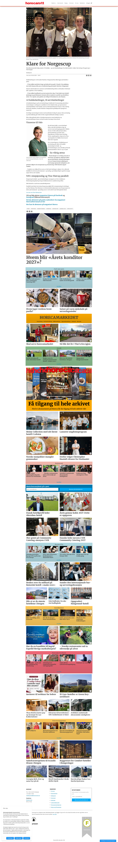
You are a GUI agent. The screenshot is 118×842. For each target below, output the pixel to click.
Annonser (71, 3)
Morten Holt (29, 800)
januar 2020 (63, 208)
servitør (33, 208)
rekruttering (41, 208)
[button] (28, 277)
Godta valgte (18, 838)
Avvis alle (27, 838)
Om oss (76, 3)
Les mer (55, 814)
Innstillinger (10, 838)
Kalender (53, 800)
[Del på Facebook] (87, 75)
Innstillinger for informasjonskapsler (108, 840)
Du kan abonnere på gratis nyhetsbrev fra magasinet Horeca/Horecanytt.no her (45, 201)
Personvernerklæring (56, 805)
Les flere (59, 286)
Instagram (30, 197)
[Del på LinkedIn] (89, 75)
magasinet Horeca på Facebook (51, 195)
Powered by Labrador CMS (59, 840)
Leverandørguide (55, 802)
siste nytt (70, 208)
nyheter (48, 208)
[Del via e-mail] (91, 75)
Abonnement (60, 3)
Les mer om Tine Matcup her (34, 192)
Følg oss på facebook (56, 807)
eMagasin (88, 3)
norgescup (55, 208)
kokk (28, 208)
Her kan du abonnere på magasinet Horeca (41, 204)
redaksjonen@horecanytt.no (33, 795)
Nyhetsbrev (82, 3)
